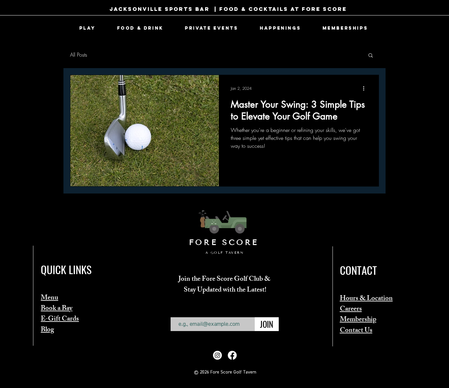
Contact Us (356, 331)
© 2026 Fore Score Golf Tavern (225, 372)
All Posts (78, 54)
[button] (87, 28)
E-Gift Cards (60, 319)
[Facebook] (232, 355)
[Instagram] (217, 355)
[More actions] (366, 88)
